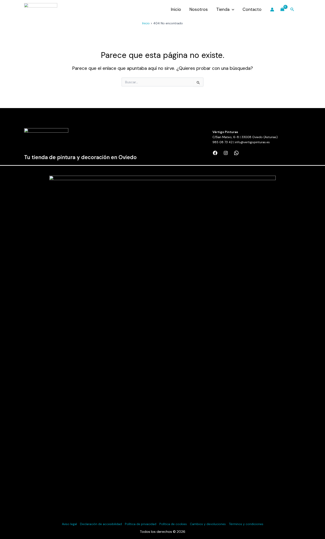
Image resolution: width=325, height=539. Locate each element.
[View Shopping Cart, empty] (282, 9)
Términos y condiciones (246, 524)
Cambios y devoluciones (208, 524)
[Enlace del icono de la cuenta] (272, 9)
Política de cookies (173, 524)
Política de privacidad (140, 524)
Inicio (176, 9)
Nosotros (198, 9)
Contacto (252, 9)
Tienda (222, 9)
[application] (231, 9)
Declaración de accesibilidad (101, 524)
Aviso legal (69, 524)
